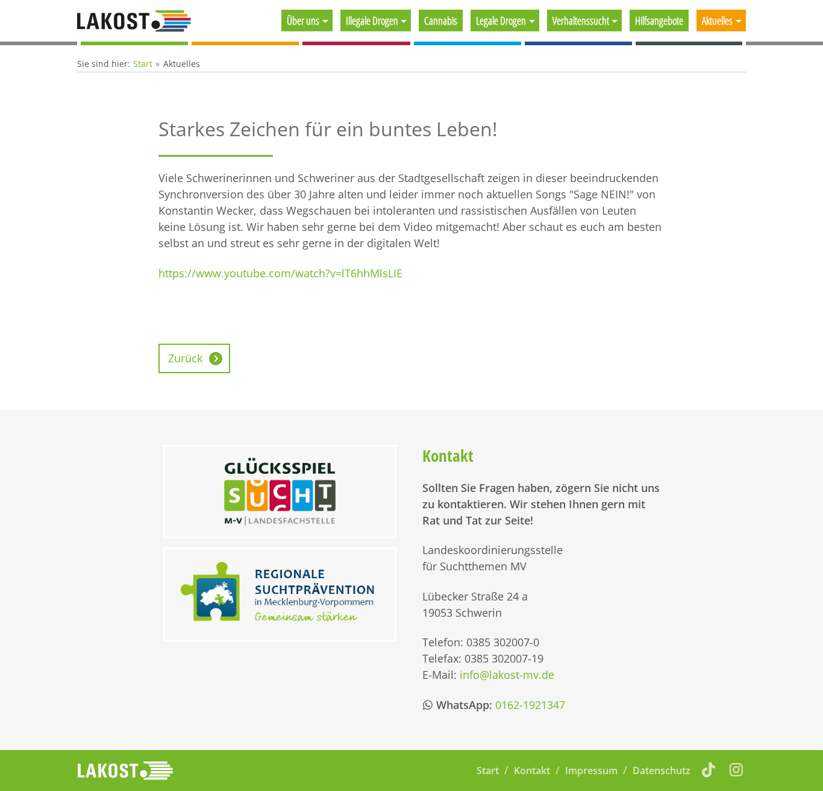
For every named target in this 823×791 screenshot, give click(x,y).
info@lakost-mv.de (507, 674)
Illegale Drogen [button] (372, 20)
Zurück (185, 358)
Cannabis (440, 20)
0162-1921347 (530, 705)
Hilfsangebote (659, 20)
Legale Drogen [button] (501, 20)
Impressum (591, 770)
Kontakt (532, 770)
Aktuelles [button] (717, 20)
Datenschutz (661, 770)
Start (142, 63)
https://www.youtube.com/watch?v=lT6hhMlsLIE (280, 273)
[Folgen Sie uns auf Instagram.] (736, 769)
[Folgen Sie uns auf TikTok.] (708, 769)
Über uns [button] (303, 20)
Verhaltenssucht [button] (580, 20)
